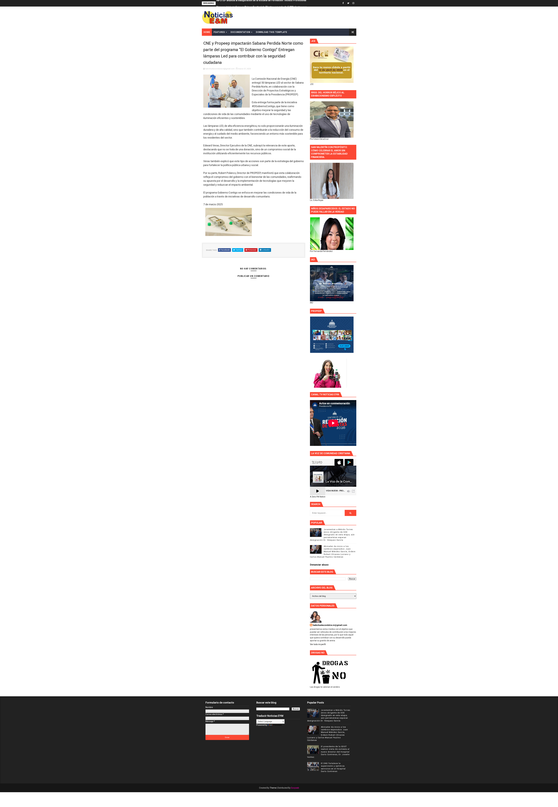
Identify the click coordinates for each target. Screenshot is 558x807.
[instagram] (353, 3)
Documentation (240, 32)
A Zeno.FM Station (317, 496)
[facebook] (343, 3)
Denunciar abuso (319, 564)
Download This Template (271, 32)
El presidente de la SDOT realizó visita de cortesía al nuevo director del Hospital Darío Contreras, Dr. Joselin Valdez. (328, 751)
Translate (277, 725)
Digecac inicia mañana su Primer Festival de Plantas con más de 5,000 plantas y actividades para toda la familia (277, 3)
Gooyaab (295, 788)
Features (219, 32)
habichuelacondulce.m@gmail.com (330, 625)
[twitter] (348, 3)
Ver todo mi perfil (318, 644)
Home (207, 32)
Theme (273, 788)
